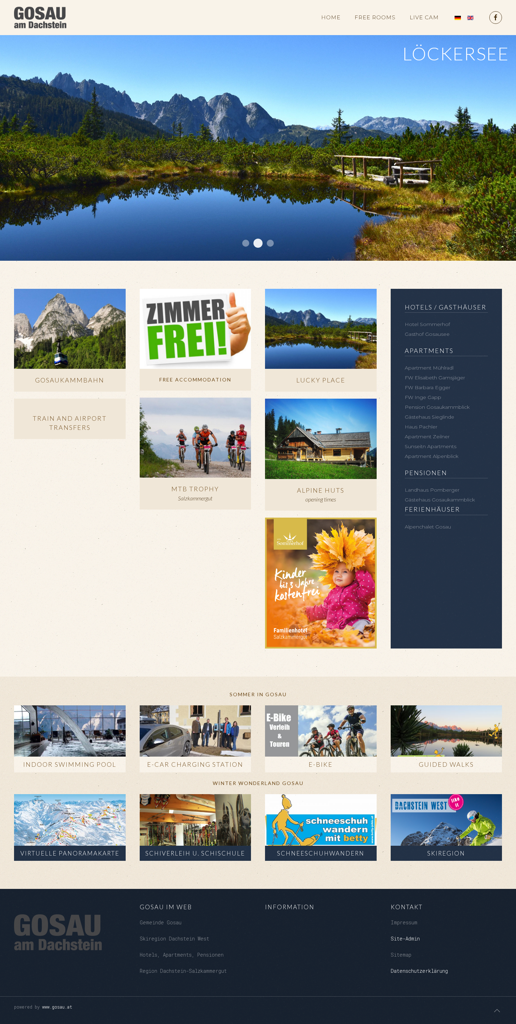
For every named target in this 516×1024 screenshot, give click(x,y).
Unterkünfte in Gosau (245, 243)
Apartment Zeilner (427, 436)
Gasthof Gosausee (427, 334)
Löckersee (258, 243)
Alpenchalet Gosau (428, 527)
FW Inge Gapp (423, 397)
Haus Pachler (421, 427)
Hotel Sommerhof (427, 324)
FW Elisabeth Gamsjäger (435, 377)
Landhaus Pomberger (432, 490)
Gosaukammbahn (270, 243)
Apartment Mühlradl (429, 368)
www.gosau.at (57, 1007)
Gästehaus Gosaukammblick (440, 500)
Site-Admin (405, 938)
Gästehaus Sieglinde (429, 417)
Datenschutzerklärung (419, 971)
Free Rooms (375, 17)
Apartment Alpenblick (431, 456)
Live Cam (424, 17)
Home (330, 17)
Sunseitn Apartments (430, 446)
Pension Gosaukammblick (437, 407)
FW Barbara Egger (427, 387)
